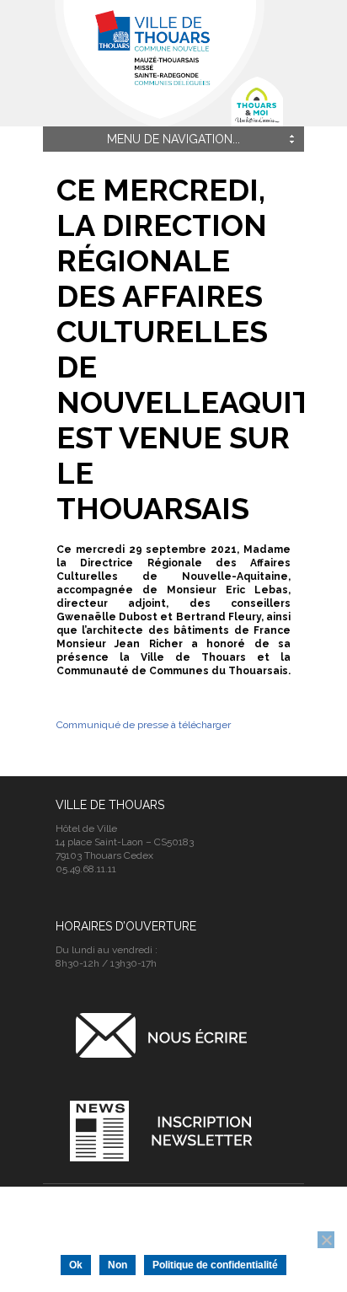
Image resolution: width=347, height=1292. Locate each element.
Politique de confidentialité (215, 1265)
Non (117, 1265)
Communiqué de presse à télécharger (144, 725)
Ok (76, 1265)
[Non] (326, 1239)
